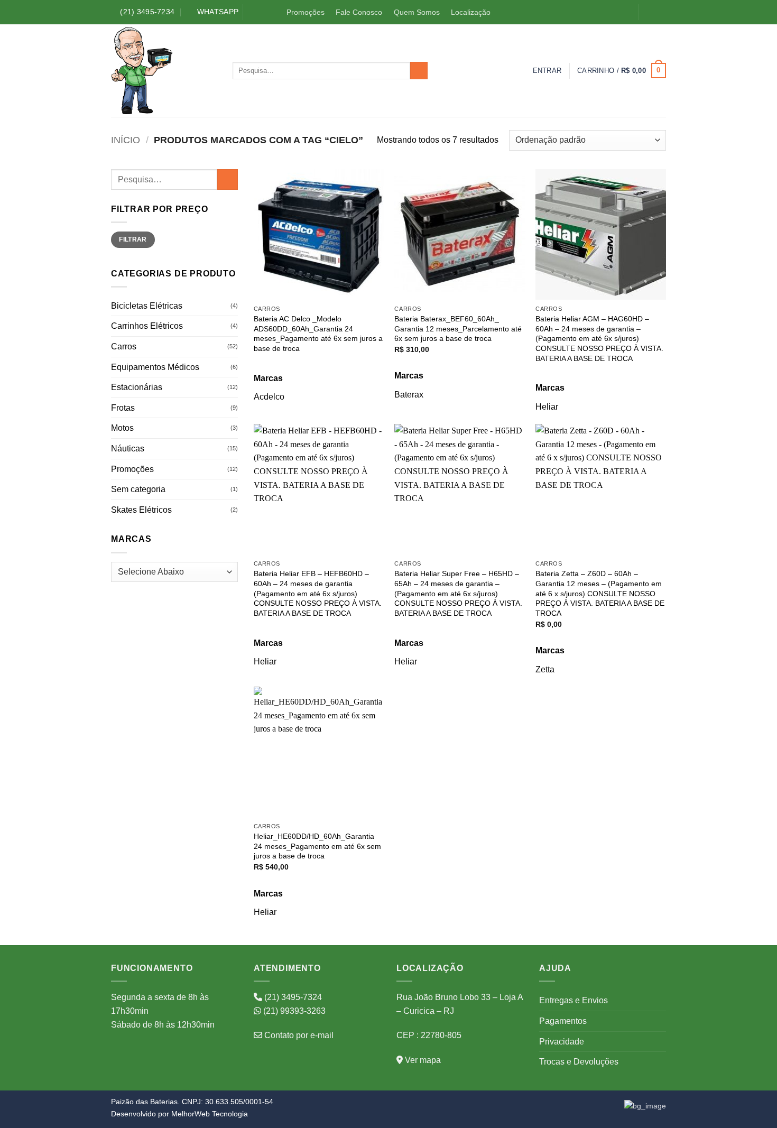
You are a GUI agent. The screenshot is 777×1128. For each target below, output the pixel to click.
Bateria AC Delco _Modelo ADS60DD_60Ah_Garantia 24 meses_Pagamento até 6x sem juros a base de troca (318, 334)
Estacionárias (136, 387)
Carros (123, 346)
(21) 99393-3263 (293, 1010)
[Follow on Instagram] (660, 12)
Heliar (546, 406)
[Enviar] (419, 71)
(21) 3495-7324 (292, 997)
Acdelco (269, 396)
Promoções (305, 12)
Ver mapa (422, 1060)
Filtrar (133, 239)
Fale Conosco (359, 12)
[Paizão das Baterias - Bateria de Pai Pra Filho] (164, 70)
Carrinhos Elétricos (147, 325)
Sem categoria (138, 489)
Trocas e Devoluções (578, 1061)
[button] (547, 70)
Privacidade (561, 1041)
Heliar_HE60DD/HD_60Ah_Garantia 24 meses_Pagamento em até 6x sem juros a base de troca (317, 846)
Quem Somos (417, 12)
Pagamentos (563, 1020)
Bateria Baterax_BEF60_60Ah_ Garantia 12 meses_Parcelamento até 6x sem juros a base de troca (458, 329)
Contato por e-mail (298, 1035)
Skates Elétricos (141, 509)
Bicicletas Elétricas (146, 305)
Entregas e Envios (573, 1000)
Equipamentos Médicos (155, 367)
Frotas (123, 407)
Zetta (544, 669)
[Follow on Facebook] (649, 12)
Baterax (408, 394)
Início (125, 139)
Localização (471, 12)
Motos (122, 427)
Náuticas (127, 448)
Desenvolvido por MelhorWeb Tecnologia (179, 1113)
